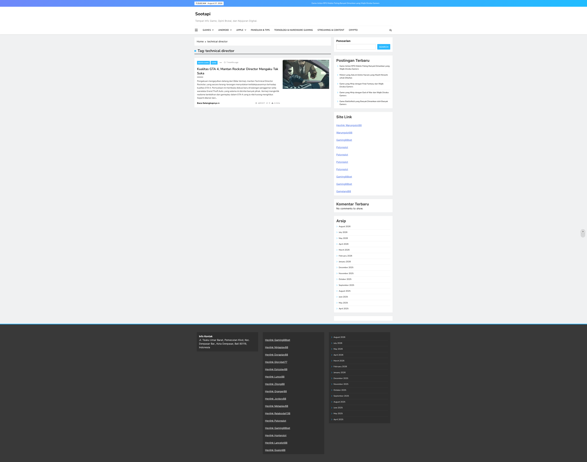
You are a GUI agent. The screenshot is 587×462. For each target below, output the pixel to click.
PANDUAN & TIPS (260, 30)
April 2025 (344, 308)
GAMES (207, 30)
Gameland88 (343, 191)
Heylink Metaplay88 (276, 406)
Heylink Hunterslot (275, 435)
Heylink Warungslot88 (349, 125)
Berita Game (203, 63)
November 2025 (346, 273)
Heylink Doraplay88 (276, 354)
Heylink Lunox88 (274, 376)
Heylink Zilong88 (275, 384)
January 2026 (345, 261)
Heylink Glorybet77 (276, 362)
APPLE (239, 30)
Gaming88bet (344, 139)
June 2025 (343, 296)
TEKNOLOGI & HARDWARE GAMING (293, 30)
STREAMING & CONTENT (330, 30)
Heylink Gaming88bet (277, 339)
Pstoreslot (342, 147)
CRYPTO (353, 30)
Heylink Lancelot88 (276, 442)
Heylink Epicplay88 (276, 369)
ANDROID (223, 30)
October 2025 (345, 279)
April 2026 (344, 244)
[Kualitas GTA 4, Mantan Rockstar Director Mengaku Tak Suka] (306, 74)
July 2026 (343, 232)
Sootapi (202, 14)
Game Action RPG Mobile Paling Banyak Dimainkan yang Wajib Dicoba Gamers (345, 3)
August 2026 (345, 226)
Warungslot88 (344, 132)
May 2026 (343, 238)
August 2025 (345, 291)
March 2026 (344, 250)
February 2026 (345, 255)
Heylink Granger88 (276, 391)
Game (214, 63)
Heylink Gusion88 (275, 450)
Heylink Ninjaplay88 (276, 347)
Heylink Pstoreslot (275, 420)
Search (383, 46)
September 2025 (346, 285)
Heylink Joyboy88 (275, 398)
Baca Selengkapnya (207, 103)
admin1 (261, 103)
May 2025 (343, 302)
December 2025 (346, 267)
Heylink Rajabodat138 (277, 413)
